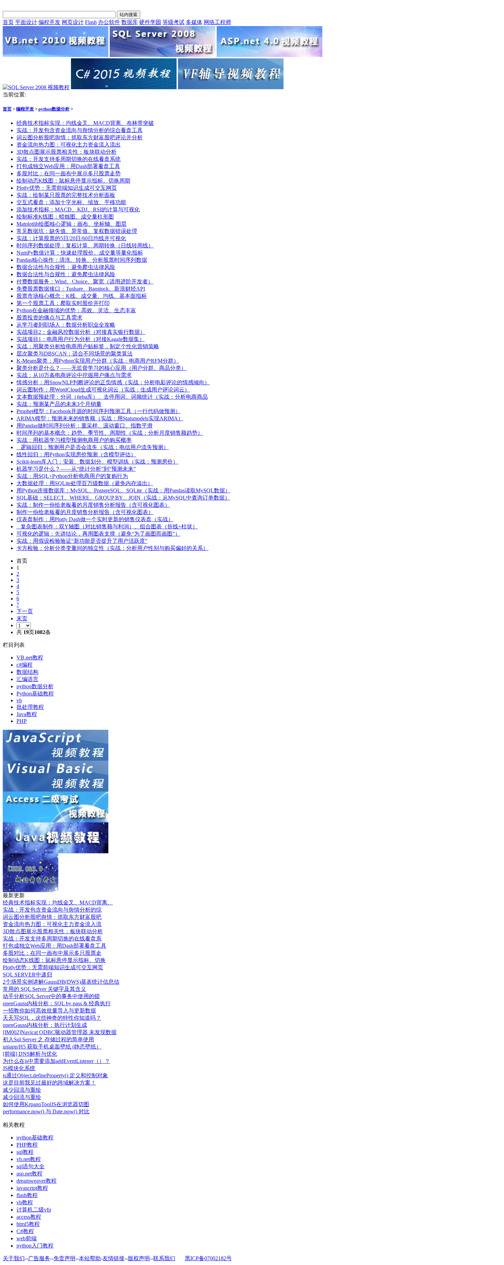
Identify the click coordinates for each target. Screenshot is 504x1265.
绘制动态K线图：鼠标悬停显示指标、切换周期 (73, 181)
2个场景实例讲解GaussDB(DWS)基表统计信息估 (61, 982)
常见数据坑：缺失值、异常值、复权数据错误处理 (76, 231)
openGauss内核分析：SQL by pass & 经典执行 (57, 1003)
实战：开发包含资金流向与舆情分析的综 (52, 910)
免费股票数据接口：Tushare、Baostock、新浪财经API (80, 289)
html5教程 (28, 1224)
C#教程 (25, 1231)
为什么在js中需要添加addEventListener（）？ (56, 1061)
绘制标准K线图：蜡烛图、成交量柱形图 (65, 217)
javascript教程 (32, 1188)
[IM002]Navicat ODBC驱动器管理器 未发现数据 (60, 1032)
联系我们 (164, 1258)
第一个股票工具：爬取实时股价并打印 (63, 303)
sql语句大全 (30, 1166)
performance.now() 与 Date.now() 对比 (46, 1111)
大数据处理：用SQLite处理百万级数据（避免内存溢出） (84, 483)
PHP (21, 721)
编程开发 (49, 22)
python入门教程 (34, 1246)
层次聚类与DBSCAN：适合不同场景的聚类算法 (74, 353)
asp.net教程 (29, 1173)
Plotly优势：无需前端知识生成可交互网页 (66, 188)
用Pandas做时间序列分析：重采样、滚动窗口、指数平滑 (84, 426)
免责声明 (64, 1258)
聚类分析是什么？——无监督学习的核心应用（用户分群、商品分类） (101, 368)
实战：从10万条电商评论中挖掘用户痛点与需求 (74, 375)
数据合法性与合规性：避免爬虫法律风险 (65, 267)
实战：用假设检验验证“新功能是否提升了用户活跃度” (81, 541)
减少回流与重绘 (22, 1090)
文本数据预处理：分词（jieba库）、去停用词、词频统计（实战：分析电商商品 (112, 397)
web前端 (26, 1238)
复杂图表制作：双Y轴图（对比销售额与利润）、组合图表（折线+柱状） (107, 526)
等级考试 (173, 22)
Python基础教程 (35, 693)
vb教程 (24, 1202)
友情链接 (113, 1258)
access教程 (28, 1217)
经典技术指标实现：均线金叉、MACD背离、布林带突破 (85, 123)
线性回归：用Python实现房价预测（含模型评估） (76, 454)
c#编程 (24, 665)
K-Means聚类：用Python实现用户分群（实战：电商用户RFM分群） (97, 361)
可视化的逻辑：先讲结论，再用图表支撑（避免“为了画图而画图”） (98, 534)
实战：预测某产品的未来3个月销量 (58, 404)
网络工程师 (217, 22)
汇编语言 (27, 679)
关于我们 (14, 1258)
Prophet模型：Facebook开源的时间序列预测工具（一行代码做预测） (98, 411)
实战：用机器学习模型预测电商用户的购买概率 (74, 440)
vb (19, 700)
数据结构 (27, 672)
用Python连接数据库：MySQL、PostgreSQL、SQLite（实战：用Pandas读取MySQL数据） (123, 490)
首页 (8, 22)
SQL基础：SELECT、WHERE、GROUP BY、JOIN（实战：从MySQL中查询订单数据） (123, 498)
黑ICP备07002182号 (208, 1258)
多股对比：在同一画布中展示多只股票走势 (68, 173)
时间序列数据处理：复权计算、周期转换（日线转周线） (85, 245)
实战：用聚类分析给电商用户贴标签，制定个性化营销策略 (87, 346)
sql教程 (25, 1152)
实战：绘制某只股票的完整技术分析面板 (65, 195)
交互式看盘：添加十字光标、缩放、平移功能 (71, 202)
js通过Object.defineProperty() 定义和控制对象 (55, 1075)
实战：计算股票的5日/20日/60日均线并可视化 (71, 238)
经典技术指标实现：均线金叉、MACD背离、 (58, 902)
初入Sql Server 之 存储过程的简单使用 (48, 1039)
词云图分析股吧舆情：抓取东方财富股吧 (52, 917)
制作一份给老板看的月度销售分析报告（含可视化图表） (85, 512)
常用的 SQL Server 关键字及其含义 (44, 989)
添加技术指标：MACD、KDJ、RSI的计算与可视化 (78, 209)
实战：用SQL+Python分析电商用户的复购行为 (72, 476)
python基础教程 (34, 1137)
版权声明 (139, 1258)
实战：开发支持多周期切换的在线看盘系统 (68, 159)
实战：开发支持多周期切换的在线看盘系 (52, 938)
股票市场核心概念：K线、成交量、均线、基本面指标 (81, 296)
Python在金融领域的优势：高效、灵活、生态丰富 (76, 310)
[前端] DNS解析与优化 (30, 1054)
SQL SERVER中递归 (27, 974)
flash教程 (27, 1195)
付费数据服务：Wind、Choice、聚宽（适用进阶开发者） (84, 281)
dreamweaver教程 (36, 1181)
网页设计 (73, 22)
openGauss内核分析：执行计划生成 (45, 1025)
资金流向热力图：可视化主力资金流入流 (52, 924)
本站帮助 (90, 1258)
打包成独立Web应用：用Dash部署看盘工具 (68, 166)
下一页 (24, 611)
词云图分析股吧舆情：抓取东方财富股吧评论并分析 (79, 137)
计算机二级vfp (33, 1210)
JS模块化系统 (19, 1068)
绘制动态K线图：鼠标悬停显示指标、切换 (54, 960)
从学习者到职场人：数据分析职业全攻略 (65, 325)
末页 (21, 618)
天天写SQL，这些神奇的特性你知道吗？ (52, 1018)
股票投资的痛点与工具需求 (49, 317)
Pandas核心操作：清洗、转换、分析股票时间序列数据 (81, 260)
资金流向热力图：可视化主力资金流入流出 (68, 145)
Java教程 (26, 714)
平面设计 (26, 22)
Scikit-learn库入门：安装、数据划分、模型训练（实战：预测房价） (97, 462)
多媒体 (194, 22)
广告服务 (39, 1258)
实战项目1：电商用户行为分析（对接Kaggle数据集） (80, 339)
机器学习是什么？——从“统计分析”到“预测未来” (76, 469)
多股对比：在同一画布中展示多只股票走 (52, 953)
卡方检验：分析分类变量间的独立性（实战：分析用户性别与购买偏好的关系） (112, 548)
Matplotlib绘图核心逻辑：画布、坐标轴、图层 (71, 224)
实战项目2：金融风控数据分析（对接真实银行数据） (80, 332)
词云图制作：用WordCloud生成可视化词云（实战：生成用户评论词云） (103, 390)
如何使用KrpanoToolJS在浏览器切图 (46, 1104)
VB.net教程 (29, 657)
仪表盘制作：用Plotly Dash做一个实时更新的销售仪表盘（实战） (94, 519)
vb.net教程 (28, 1159)
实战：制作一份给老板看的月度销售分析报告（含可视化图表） (93, 505)
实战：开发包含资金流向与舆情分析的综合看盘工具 (79, 130)
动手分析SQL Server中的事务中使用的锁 (51, 996)
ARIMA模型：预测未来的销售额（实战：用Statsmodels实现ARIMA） (99, 418)
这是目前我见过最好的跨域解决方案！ (49, 1083)
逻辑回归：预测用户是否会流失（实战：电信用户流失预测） (92, 447)
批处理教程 (30, 707)
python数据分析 (54, 109)
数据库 (129, 22)
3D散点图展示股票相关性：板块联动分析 (66, 152)
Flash (91, 22)
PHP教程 (27, 1145)
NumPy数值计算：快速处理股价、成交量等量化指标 (79, 253)
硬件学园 (150, 22)
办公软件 (109, 22)
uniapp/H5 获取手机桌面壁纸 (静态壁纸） (52, 1047)
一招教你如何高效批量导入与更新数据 (49, 1011)
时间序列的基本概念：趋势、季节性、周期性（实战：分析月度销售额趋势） (109, 433)
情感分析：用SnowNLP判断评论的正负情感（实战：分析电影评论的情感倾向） (113, 382)
